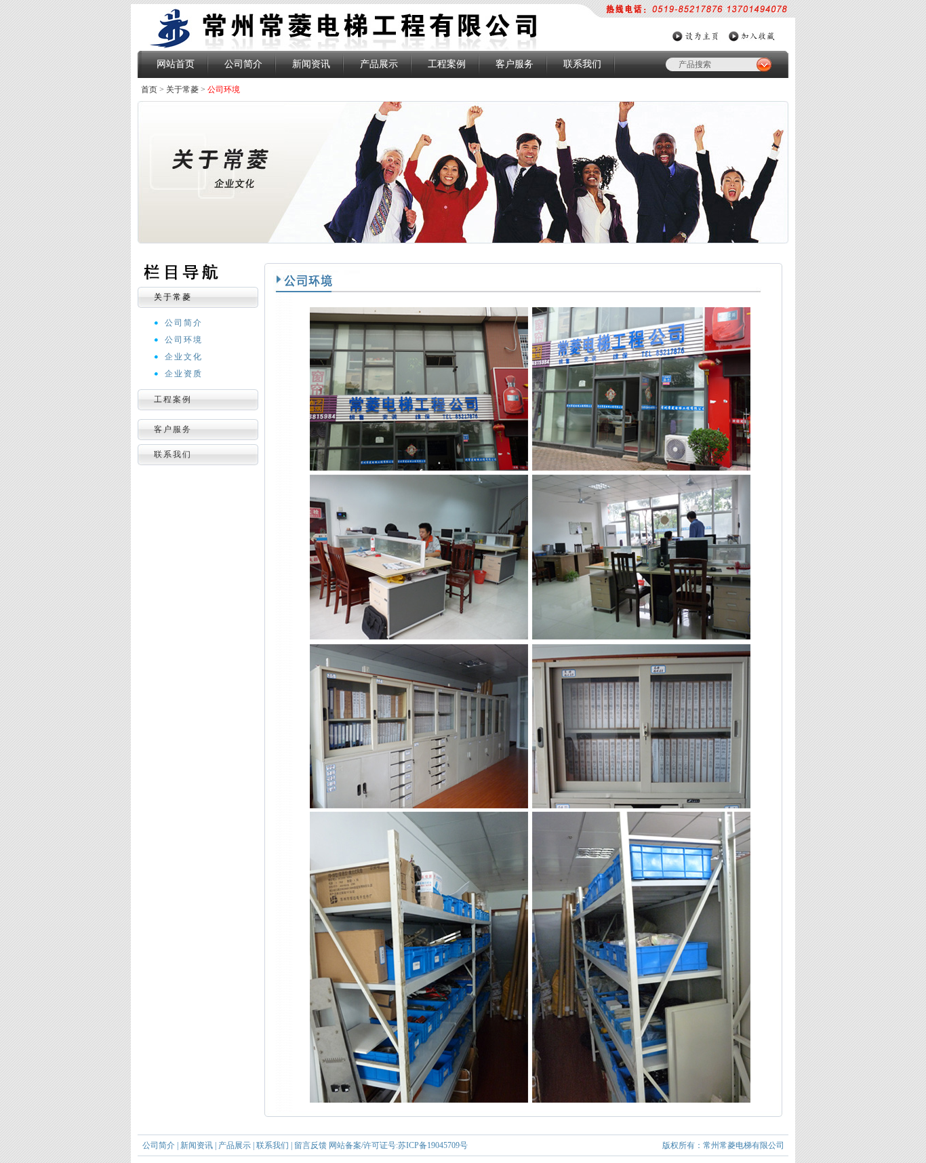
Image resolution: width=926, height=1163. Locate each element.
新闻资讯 (311, 64)
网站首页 (176, 64)
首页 (149, 89)
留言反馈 (310, 1145)
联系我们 (582, 64)
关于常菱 (182, 89)
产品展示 (379, 64)
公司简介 (243, 64)
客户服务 (515, 64)
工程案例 (447, 64)
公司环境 (184, 339)
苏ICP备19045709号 (433, 1145)
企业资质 (184, 373)
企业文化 (184, 356)
